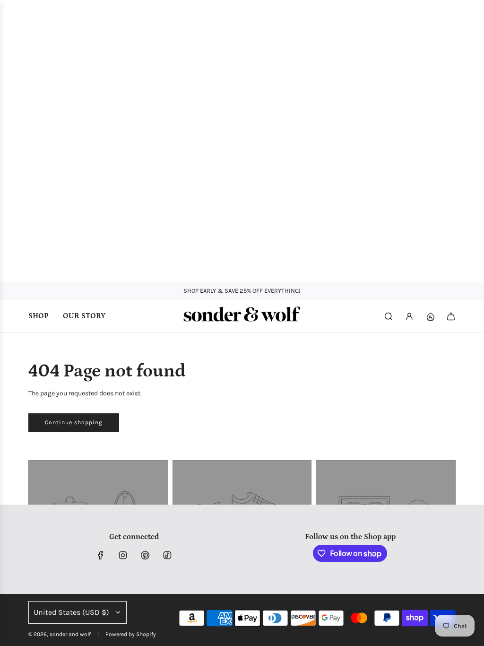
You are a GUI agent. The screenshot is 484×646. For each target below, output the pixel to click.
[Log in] (409, 316)
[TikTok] (167, 555)
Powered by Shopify (130, 634)
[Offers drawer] (430, 316)
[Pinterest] (145, 555)
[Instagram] (122, 555)
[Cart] (451, 316)
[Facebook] (100, 555)
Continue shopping (74, 422)
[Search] (388, 316)
